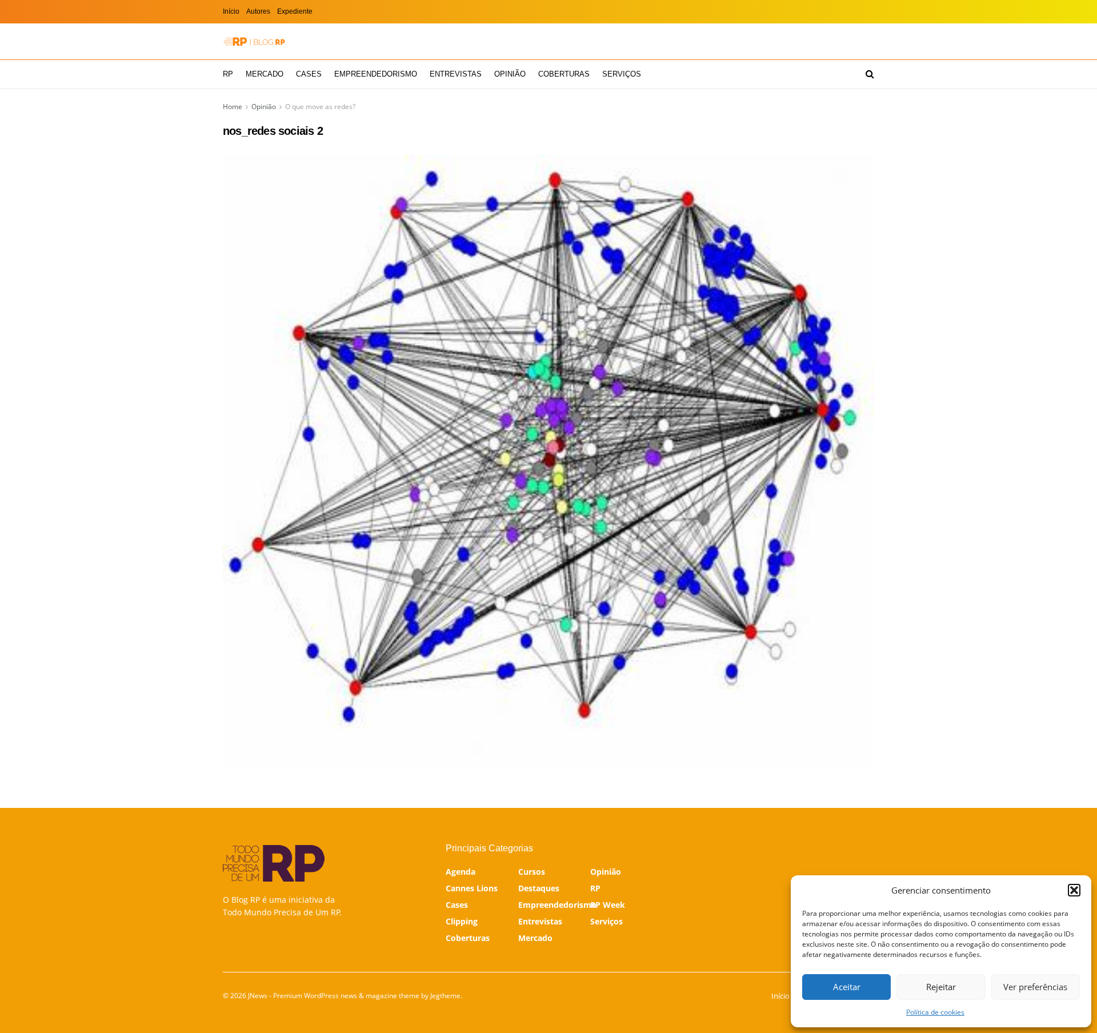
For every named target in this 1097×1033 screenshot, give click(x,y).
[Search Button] (870, 74)
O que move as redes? (320, 106)
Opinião (510, 74)
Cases (309, 74)
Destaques (538, 888)
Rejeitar (941, 986)
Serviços (621, 74)
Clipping (462, 921)
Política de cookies (935, 1012)
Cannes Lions (472, 888)
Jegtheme (445, 995)
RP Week (607, 904)
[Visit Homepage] (254, 41)
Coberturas (564, 74)
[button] (1074, 890)
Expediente (295, 11)
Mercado (264, 74)
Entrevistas (456, 74)
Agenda (460, 871)
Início (231, 11)
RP (228, 74)
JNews (257, 995)
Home (232, 106)
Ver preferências (1035, 986)
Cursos (531, 871)
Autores (258, 11)
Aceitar (846, 986)
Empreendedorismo (375, 74)
